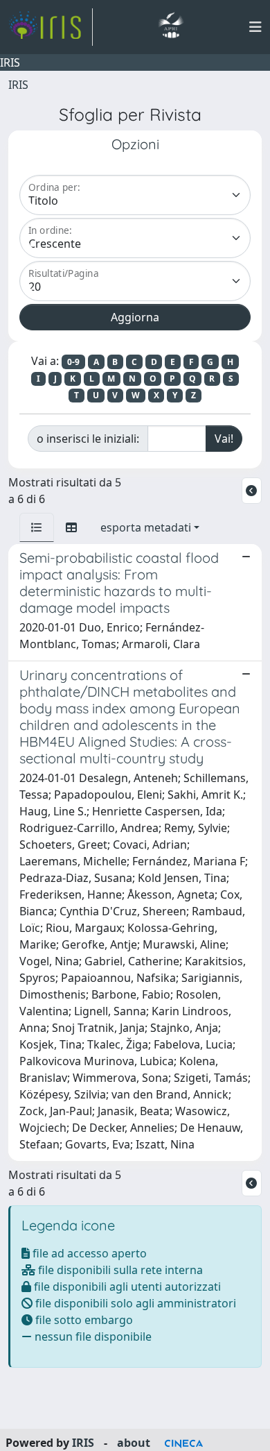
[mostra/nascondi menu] (255, 27)
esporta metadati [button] (145, 527)
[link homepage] (50, 27)
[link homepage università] (170, 27)
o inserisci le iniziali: (88, 438)
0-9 (73, 362)
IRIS (18, 84)
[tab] (36, 527)
